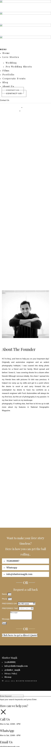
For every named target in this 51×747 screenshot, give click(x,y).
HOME (27, 107)
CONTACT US (14, 93)
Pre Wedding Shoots (19, 66)
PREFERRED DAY (10, 604)
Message (6, 619)
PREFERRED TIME (10, 608)
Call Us (5, 719)
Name (4, 594)
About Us (8, 86)
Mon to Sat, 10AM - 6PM (10, 724)
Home (6, 53)
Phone (5, 599)
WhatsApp (7, 730)
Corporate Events (14, 78)
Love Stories (10, 57)
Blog (5, 82)
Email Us (6, 742)
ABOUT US (26, 111)
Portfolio (8, 74)
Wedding (11, 62)
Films (6, 70)
